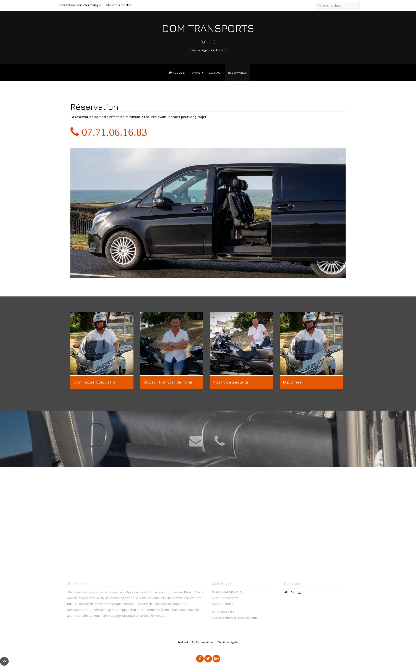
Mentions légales (119, 5)
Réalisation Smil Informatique (80, 5)
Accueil (178, 72)
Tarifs (195, 72)
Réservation (237, 72)
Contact (215, 72)
